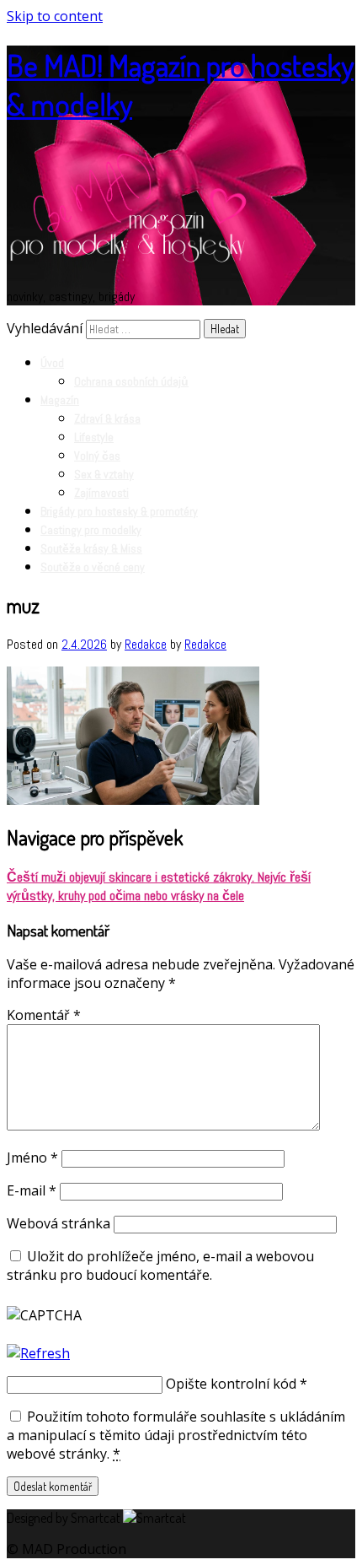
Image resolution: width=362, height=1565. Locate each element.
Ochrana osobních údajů (131, 381)
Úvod (52, 362)
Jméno (32, 1157)
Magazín (59, 399)
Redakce (146, 644)
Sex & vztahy (104, 474)
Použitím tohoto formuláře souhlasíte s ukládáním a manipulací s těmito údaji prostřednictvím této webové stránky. (176, 1435)
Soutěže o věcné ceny (92, 567)
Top (322, 1525)
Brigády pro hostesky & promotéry (119, 511)
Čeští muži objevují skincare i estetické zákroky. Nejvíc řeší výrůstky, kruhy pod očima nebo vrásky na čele (159, 886)
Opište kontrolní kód (231, 1383)
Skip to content (55, 16)
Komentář (44, 1015)
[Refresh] (38, 1353)
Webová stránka (58, 1223)
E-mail (31, 1190)
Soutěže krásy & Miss (91, 548)
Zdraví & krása (107, 418)
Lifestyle (94, 437)
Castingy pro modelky (90, 529)
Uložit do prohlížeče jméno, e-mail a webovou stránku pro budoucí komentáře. (160, 1265)
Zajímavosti (101, 492)
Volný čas (97, 455)
